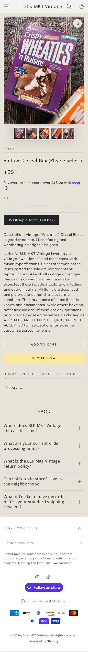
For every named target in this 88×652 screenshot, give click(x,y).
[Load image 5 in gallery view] (68, 133)
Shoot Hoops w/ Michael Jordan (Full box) (39, 208)
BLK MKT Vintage (35, 635)
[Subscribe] (81, 543)
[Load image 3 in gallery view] (44, 133)
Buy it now (44, 358)
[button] (69, 6)
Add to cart (44, 344)
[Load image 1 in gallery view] (19, 133)
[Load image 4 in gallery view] (56, 133)
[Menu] (6, 6)
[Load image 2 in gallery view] (31, 133)
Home (8, 149)
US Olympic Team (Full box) (31, 220)
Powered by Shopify (44, 641)
